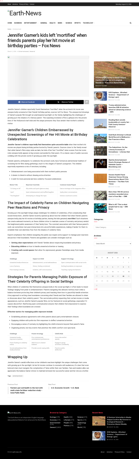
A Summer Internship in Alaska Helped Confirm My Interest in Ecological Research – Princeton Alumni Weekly (111, 80)
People (66, 423)
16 (128, 271)
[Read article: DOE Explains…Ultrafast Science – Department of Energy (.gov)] (100, 96)
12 (107, 271)
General (43, 23)
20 (112, 276)
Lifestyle (67, 420)
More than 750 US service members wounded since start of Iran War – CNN (119, 194)
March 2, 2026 (12, 51)
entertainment (17, 376)
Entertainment (30, 23)
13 (112, 271)
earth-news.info (17, 452)
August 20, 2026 (102, 86)
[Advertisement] (91, 13)
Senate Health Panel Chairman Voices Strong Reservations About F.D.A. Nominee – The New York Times (119, 179)
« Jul (95, 289)
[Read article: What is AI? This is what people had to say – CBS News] (100, 208)
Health (52, 23)
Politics (66, 425)
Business (18, 23)
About (9, 4)
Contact (32, 4)
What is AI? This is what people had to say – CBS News (118, 206)
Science (69, 23)
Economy (53, 420)
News (60, 23)
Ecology (53, 417)
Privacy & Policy (23, 4)
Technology (88, 23)
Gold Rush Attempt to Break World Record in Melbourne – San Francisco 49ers (120, 137)
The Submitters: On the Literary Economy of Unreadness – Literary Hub (119, 149)
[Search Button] (130, 23)
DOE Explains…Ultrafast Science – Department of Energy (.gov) (119, 95)
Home (10, 23)
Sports (77, 23)
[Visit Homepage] (24, 13)
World (79, 427)
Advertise (15, 4)
